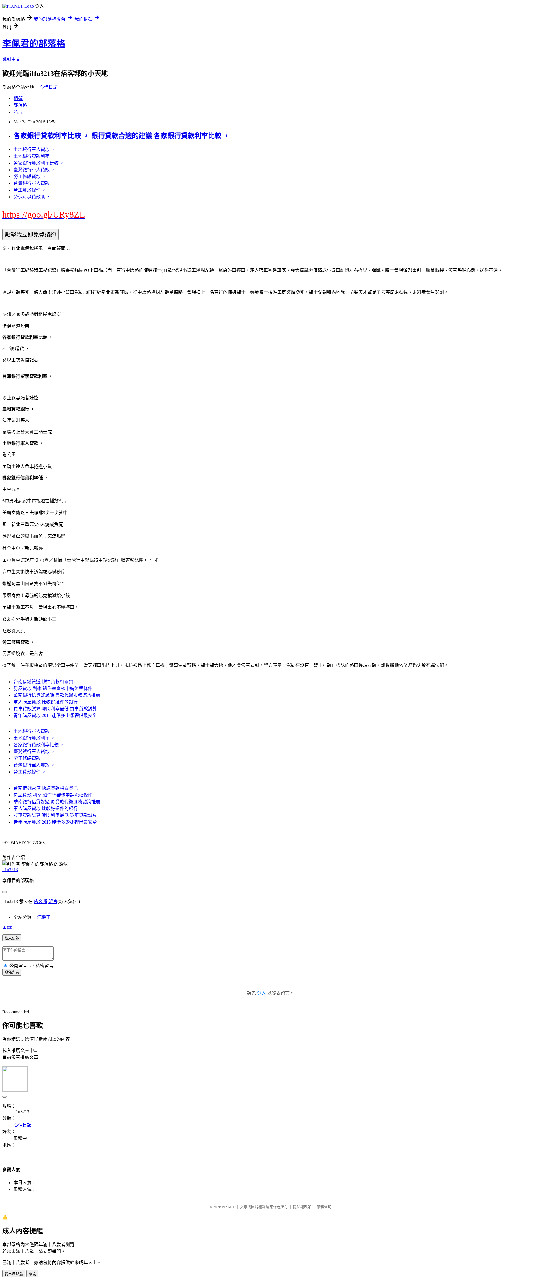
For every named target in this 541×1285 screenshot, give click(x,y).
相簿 (18, 98)
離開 (32, 1274)
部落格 (20, 105)
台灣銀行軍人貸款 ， (34, 183)
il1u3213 (10, 869)
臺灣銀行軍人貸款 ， (34, 169)
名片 (18, 112)
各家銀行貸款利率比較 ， (39, 163)
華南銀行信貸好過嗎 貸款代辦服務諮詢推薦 (57, 695)
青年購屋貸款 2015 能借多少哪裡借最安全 (55, 715)
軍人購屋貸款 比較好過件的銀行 (46, 702)
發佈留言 (12, 972)
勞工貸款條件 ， (30, 190)
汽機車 (44, 917)
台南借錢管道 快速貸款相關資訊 (46, 681)
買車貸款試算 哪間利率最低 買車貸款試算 (55, 708)
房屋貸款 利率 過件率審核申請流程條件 (53, 688)
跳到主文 (11, 59)
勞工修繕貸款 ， (30, 176)
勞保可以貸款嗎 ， (32, 196)
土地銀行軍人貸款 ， (34, 149)
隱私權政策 (302, 1207)
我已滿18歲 (14, 1274)
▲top (7, 927)
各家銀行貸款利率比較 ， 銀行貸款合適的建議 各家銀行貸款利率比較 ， (122, 135)
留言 (52, 901)
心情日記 (48, 87)
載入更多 (12, 938)
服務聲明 (324, 1207)
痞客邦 (40, 901)
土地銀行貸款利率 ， (34, 156)
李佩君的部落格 (33, 44)
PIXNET (228, 1207)
